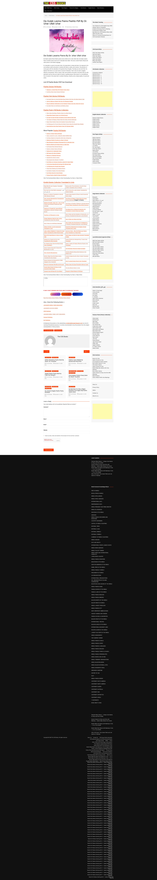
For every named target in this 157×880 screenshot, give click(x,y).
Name (45, 419)
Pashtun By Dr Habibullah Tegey (54, 151)
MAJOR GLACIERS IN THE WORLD (99, 629)
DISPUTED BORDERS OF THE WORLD (100, 564)
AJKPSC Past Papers (97, 62)
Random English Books (98, 117)
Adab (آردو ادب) (96, 214)
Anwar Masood (96, 335)
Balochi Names (96, 375)
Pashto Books (69, 26)
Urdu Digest (95, 198)
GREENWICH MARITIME (96, 670)
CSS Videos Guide (100, 740)
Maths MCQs (96, 150)
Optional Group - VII (97, 83)
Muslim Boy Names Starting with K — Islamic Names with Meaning (99, 785)
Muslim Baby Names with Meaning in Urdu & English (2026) (99, 746)
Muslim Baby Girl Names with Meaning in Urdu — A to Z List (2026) (102, 468)
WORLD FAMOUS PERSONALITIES (99, 654)
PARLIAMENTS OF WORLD (97, 572)
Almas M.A (95, 301)
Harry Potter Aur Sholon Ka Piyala (73, 219)
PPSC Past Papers (97, 56)
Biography (95, 197)
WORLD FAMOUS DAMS (96, 586)
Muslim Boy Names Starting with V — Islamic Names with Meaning (99, 810)
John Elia (95, 338)
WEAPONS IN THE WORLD (97, 512)
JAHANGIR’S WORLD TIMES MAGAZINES (53, 305)
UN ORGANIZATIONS (96, 575)
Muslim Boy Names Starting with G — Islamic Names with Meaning (99, 776)
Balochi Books (96, 228)
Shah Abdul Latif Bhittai (98, 329)
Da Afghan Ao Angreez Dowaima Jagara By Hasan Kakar (60, 162)
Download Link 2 (66, 294)
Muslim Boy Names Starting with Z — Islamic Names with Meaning (100, 819)
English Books (91, 7)
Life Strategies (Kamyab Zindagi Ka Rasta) (75, 248)
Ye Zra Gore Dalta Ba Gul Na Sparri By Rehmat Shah (59, 164)
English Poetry (96, 127)
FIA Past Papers (96, 245)
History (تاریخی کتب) (97, 201)
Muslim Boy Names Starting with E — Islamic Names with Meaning (100, 772)
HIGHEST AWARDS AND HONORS (99, 613)
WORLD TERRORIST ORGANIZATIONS (100, 659)
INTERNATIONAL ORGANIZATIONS (99, 578)
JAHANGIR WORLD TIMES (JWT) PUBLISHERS (54, 314)
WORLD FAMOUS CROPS (97, 643)
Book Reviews (100, 7)
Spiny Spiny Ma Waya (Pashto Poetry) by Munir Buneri (59, 113)
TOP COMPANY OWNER (97, 638)
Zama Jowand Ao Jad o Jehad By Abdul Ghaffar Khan (59, 135)
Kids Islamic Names (97, 364)
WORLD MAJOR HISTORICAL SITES (99, 665)
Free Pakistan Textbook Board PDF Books (103, 743)
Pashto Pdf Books (59, 130)
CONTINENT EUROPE (96, 686)
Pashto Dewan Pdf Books (52, 87)
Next (86, 351)
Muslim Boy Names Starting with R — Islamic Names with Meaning (99, 801)
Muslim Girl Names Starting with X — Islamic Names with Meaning (100, 873)
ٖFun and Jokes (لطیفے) (98, 211)
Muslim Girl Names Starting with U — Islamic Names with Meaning (99, 866)
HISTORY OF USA (95, 673)
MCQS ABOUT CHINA (96, 702)
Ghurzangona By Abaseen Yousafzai (55, 159)
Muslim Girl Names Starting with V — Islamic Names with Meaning (100, 868)
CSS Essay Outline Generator (105, 737)
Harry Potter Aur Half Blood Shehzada (53, 223)
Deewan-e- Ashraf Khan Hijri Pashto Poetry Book (58, 89)
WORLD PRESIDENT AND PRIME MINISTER (101, 506)
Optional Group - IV (97, 78)
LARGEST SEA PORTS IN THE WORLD (100, 632)
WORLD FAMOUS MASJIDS (97, 648)
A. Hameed (95, 296)
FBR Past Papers (96, 139)
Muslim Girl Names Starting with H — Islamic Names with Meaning (99, 837)
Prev (47, 351)
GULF (92, 675)
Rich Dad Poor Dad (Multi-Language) (53, 190)
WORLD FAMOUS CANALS (97, 640)
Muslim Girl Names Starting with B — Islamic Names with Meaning (100, 824)
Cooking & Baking (97, 209)
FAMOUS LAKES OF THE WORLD (99, 592)
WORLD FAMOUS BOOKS (97, 678)
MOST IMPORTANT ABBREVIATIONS (99, 610)
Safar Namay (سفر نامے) (98, 200)
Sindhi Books (96, 227)
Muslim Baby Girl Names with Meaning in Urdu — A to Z (100, 757)
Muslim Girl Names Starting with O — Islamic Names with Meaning (99, 853)
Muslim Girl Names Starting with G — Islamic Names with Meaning (99, 835)
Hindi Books (95, 230)
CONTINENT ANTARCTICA (97, 694)
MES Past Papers (97, 140)
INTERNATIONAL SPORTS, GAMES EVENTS (101, 545)
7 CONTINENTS (95, 700)
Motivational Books (97, 203)
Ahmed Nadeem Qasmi (98, 332)
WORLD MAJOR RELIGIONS (97, 662)
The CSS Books (48, 26)
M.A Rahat (95, 295)
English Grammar (97, 122)
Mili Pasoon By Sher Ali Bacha (53, 153)
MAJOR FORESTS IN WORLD (98, 602)
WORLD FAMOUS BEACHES (97, 594)
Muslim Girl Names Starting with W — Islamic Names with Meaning (99, 871)
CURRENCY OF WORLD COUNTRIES (99, 537)
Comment (46, 407)
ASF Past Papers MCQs (98, 248)
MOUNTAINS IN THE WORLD (98, 561)
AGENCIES (93, 515)
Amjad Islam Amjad (97, 326)
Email (45, 424)
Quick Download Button (96, 751)
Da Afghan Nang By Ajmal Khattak (54, 172)
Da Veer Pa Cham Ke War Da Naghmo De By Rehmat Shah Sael (61, 117)
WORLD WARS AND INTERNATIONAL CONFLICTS (99, 553)
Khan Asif (95, 304)
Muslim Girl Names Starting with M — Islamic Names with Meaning (99, 848)
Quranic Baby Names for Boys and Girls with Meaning (100, 759)
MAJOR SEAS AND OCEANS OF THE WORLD (101, 583)
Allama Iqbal (95, 318)
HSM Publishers (47, 311)
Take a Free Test (48, 11)
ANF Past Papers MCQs (98, 246)
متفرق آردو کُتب (96, 217)
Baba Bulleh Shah (97, 330)
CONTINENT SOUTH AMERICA (98, 681)
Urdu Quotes (95, 216)
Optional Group (96, 77)
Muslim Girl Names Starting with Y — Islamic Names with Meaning (100, 875)
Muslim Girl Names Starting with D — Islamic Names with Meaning (99, 828)
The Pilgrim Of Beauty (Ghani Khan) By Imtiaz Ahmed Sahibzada (61, 119)
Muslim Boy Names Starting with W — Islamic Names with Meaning (99, 812)
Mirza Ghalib (95, 323)
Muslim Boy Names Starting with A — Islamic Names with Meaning (99, 763)
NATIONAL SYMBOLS (96, 534)
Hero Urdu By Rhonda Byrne (50, 252)
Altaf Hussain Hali (97, 327)
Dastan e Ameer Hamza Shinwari (54, 133)
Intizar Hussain (96, 307)
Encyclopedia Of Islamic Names (100, 361)
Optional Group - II (97, 75)
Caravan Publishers (48, 317)
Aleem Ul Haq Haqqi (97, 290)
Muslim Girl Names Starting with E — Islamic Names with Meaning (100, 830)
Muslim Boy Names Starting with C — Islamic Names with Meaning (99, 767)
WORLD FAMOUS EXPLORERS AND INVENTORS (99, 517)
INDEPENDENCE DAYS (96, 504)
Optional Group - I (97, 74)
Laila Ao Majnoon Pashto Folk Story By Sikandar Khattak (60, 101)
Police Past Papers (97, 251)
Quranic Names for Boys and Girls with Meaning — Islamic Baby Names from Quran (101, 465)
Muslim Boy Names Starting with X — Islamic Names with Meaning (99, 815)
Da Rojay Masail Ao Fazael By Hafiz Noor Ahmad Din (59, 138)
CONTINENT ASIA (95, 692)
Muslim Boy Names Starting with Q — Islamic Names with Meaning (99, 799)
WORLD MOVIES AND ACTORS (98, 656)
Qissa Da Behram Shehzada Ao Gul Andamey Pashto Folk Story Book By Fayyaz (65, 103)
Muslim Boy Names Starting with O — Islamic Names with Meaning (99, 794)
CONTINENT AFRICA (96, 697)
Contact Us (95, 393)
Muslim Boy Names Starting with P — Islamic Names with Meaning (99, 797)
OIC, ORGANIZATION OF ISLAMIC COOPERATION (99, 581)
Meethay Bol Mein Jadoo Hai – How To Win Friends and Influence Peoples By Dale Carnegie (54, 204)
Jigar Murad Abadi (97, 341)
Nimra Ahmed (96, 300)
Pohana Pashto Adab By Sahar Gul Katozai (56, 175)
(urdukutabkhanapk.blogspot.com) (74, 323)
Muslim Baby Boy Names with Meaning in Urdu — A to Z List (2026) (102, 471)
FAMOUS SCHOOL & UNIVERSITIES (99, 616)
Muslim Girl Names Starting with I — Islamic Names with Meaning (100, 839)
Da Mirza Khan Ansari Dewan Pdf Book (56, 91)
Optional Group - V (97, 80)
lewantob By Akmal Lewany (53, 157)
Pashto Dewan (96, 222)
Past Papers (64, 7)
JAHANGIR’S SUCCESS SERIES (51, 308)
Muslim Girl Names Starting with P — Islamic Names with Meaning (100, 855)
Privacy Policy (96, 387)
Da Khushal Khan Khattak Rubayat (54, 146)
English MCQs (96, 159)
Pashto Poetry (75, 26)
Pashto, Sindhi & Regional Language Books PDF (102, 748)
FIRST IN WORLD (95, 490)
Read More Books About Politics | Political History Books (57, 297)
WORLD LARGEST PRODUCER (98, 605)
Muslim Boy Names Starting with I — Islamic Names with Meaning (100, 781)
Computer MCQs (96, 162)
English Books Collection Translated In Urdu (59, 182)
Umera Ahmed (96, 292)
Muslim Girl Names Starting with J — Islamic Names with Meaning (100, 842)
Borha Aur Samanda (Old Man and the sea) (54, 264)
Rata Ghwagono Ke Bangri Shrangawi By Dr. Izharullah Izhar (60, 142)
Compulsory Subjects (98, 72)
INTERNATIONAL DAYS (96, 501)
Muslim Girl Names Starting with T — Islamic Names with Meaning (100, 864)
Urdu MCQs (95, 151)
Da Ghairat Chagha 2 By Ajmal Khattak (56, 170)
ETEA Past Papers (97, 148)
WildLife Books (96, 206)
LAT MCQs (95, 145)
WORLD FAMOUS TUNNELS (97, 570)
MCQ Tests (56, 7)
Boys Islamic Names (97, 371)
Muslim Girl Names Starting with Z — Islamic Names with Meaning (101, 877)
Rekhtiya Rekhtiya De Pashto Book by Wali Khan (58, 144)
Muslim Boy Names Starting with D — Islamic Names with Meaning (99, 770)
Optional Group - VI (97, 82)
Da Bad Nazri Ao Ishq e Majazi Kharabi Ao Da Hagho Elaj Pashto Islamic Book (78, 390)
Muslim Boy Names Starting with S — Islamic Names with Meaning (99, 803)
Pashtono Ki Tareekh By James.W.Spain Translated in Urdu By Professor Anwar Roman (53, 210)
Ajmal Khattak (48, 386)
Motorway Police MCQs (98, 253)
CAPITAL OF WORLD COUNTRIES (99, 523)
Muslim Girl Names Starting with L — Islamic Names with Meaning (100, 846)
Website (45, 430)
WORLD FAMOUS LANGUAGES (98, 646)
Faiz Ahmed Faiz (96, 324)
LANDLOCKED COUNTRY (97, 556)
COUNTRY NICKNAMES (96, 520)
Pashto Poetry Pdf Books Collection (56, 110)
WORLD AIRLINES (95, 539)
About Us (95, 384)
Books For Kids (96, 358)
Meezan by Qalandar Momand (54, 155)
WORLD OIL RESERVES (96, 509)
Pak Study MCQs (96, 155)
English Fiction (96, 124)
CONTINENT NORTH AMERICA (98, 683)
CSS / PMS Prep (48, 7)
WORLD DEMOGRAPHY (96, 635)
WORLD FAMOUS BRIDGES (97, 597)
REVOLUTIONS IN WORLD (97, 493)
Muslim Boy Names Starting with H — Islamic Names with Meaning (99, 779)
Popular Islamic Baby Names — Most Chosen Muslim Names (99, 761)
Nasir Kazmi (95, 337)
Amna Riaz (95, 293)
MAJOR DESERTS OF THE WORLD (99, 600)
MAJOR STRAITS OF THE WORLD (99, 619)
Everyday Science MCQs (98, 153)
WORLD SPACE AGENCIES (97, 498)
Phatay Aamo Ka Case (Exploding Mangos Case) (77, 264)
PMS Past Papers (97, 54)
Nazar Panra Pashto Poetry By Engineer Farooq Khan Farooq (61, 121)
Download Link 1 (55, 294)
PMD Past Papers (97, 144)
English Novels (96, 121)
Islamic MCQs (96, 161)
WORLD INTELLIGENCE (96, 496)
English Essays (96, 119)
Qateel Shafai (96, 348)
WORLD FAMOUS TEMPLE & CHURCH (100, 651)
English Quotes (96, 125)
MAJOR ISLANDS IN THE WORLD (99, 624)
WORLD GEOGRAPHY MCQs (97, 667)
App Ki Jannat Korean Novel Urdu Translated (76, 261)
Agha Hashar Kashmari (98, 298)
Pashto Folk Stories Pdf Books (54, 96)
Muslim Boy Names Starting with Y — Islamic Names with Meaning (99, 817)
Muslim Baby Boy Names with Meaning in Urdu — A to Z (100, 756)
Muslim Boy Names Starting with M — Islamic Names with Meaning (99, 790)
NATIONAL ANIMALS (96, 531)
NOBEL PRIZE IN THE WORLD (98, 567)
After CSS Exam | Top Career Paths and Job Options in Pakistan (101, 474)
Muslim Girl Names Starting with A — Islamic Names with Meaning (100, 821)
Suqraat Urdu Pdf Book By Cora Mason (53, 271)
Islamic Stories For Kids (98, 360)
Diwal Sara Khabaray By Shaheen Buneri (56, 168)
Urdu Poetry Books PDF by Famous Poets (96, 754)
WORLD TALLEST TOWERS (97, 550)
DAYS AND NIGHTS (95, 542)
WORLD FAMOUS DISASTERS (98, 559)
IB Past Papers (96, 243)
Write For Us (95, 396)
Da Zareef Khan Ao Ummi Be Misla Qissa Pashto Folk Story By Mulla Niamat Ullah (65, 99)
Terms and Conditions (107, 751)
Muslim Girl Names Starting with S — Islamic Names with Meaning (100, 862)
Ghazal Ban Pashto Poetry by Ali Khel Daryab (57, 115)
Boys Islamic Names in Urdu (99, 363)
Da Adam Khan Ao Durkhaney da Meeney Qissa (58, 105)
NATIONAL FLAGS (95, 529)
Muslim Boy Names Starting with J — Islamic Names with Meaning (100, 783)
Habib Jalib (95, 343)
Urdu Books (83, 7)
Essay (111, 740)
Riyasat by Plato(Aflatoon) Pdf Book (74, 271)
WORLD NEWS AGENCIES (97, 547)
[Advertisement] (102, 99)
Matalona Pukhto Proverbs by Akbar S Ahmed (57, 140)
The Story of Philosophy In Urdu (51, 215)
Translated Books (97, 205)
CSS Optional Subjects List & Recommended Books (101, 739)
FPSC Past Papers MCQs (98, 52)
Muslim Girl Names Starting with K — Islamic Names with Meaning (100, 844)
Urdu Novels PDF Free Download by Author (102, 753)
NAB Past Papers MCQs (98, 250)
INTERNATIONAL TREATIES (97, 621)
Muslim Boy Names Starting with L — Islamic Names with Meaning (100, 788)
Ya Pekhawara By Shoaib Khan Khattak (56, 166)
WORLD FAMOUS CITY (96, 608)
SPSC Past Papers (97, 59)
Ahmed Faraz (96, 319)
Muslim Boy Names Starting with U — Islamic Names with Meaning (99, 808)
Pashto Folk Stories (97, 223)
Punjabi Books (96, 225)
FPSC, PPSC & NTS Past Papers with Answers (102, 742)
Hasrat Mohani (96, 340)
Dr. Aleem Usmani (97, 346)
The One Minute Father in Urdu (73, 268)
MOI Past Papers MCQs (98, 242)
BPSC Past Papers (97, 60)
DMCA (94, 390)
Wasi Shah (95, 321)
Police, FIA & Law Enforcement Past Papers (95, 750)
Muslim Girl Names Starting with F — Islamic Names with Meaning (100, 833)
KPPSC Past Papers (97, 57)
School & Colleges (74, 7)
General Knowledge (97, 156)
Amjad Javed (96, 303)
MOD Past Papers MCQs (98, 240)
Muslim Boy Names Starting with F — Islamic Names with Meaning (100, 774)
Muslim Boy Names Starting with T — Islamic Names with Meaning (99, 806)
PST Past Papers (96, 147)
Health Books (96, 208)
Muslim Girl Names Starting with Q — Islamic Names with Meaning (99, 857)
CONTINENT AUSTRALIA (97, 689)
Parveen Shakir (96, 334)
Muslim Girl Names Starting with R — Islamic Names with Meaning (100, 859)
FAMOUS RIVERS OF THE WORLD (99, 589)
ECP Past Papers (96, 142)
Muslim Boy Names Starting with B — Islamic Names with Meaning (99, 765)
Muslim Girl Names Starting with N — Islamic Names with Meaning (99, 851)
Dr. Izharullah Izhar (49, 330)
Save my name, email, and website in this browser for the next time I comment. (62, 435)
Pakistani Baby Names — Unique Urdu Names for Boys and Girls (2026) (102, 462)
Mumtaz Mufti (96, 306)
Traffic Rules (95, 254)
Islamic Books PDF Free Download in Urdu (103, 745)
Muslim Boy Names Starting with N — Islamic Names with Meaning (99, 792)
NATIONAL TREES (95, 526)
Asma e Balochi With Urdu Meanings (101, 377)
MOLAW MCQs (96, 256)
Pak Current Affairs (97, 158)
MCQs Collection (96, 137)
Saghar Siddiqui (96, 345)
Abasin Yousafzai (72, 371)
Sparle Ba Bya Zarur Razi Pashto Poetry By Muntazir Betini (60, 126)
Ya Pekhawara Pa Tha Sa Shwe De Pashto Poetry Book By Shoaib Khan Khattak (65, 124)
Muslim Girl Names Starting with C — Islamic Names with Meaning (99, 826)
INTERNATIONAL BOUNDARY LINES (99, 627)
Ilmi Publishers (47, 320)
